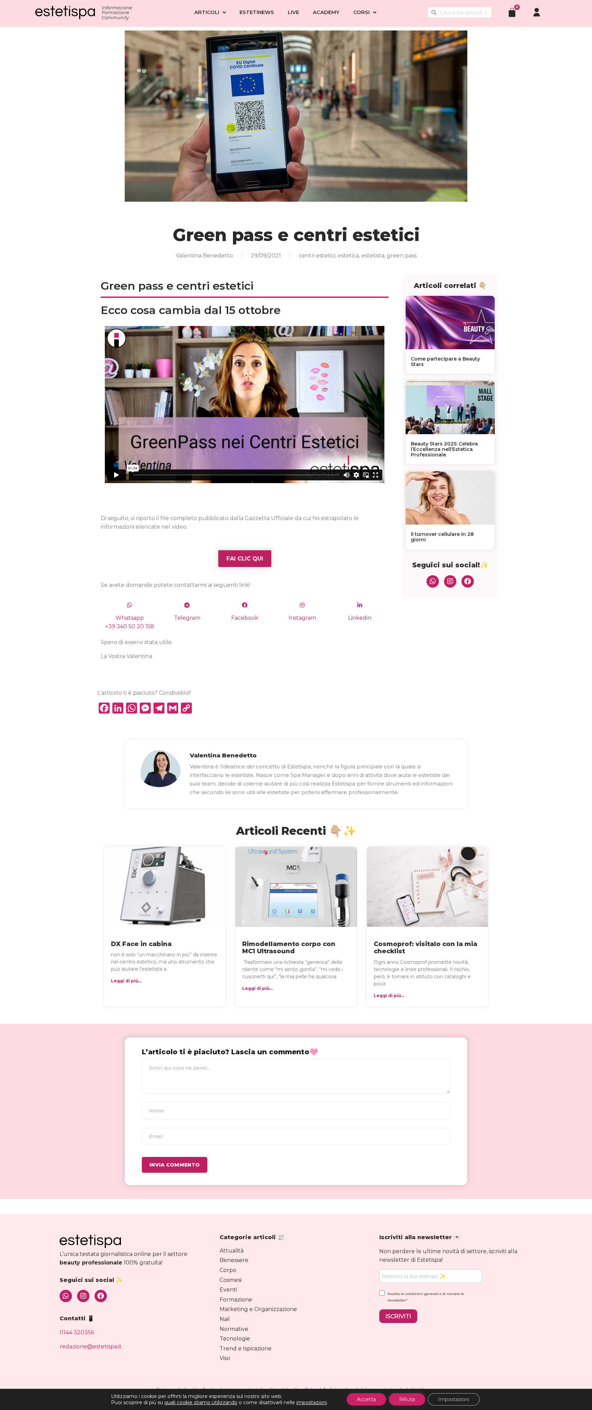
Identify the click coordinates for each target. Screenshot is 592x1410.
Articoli (206, 12)
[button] (244, 558)
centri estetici (317, 255)
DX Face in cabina (141, 944)
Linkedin (359, 618)
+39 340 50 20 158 (129, 626)
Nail (225, 1319)
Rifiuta (407, 1399)
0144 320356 (77, 1332)
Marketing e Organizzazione (258, 1309)
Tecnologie (235, 1338)
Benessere (234, 1260)
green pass (402, 255)
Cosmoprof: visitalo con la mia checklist (425, 947)
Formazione (236, 1299)
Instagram (302, 618)
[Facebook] (467, 581)
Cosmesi (231, 1280)
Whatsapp (129, 618)
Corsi (361, 12)
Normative (234, 1329)
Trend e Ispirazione (246, 1348)
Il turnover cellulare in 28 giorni (442, 537)
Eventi (228, 1289)
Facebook (244, 618)
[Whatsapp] (433, 581)
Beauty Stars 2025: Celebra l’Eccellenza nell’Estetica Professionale (444, 449)
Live (293, 12)
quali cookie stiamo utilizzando (200, 1402)
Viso (225, 1358)
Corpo (228, 1270)
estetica (348, 255)
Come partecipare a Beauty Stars (445, 361)
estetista (372, 255)
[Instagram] (450, 581)
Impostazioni (453, 1399)
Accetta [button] (366, 1399)
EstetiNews (256, 12)
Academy (326, 12)
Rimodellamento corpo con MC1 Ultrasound (288, 947)
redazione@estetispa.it (91, 1346)
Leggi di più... (126, 980)
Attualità (232, 1250)
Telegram (187, 618)
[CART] (512, 12)
